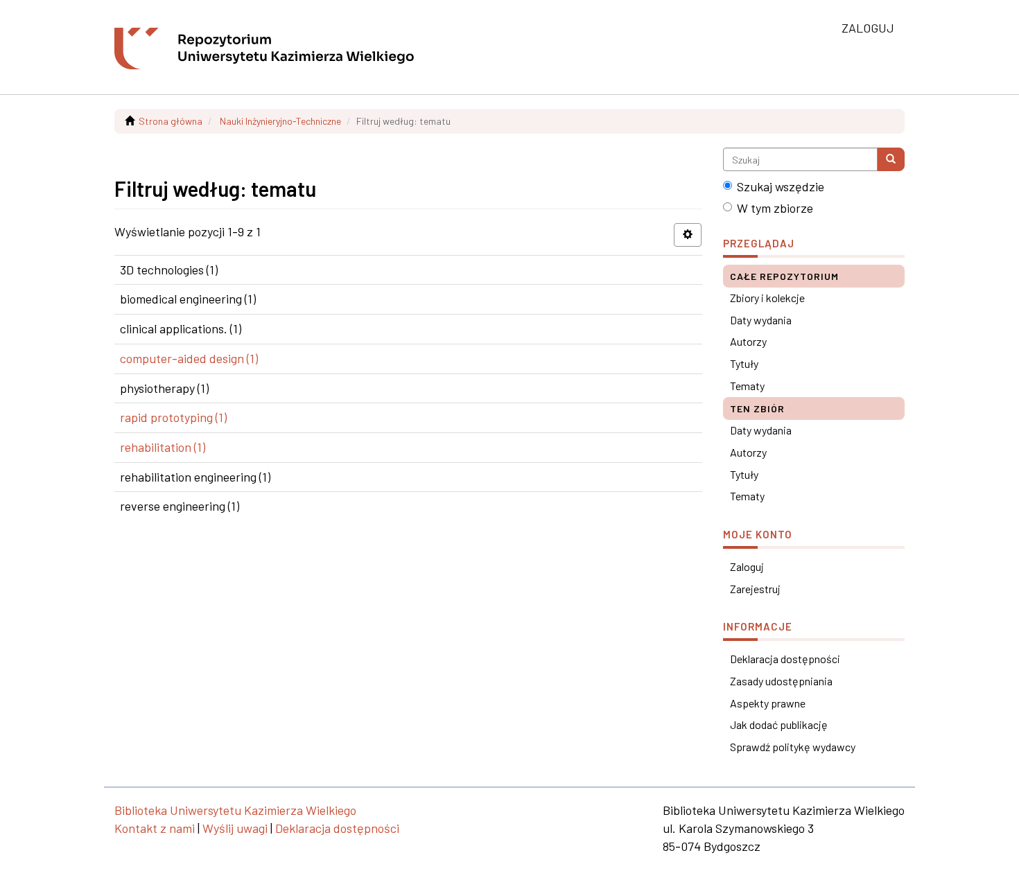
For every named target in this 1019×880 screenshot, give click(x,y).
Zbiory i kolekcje (767, 297)
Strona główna (170, 121)
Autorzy (748, 341)
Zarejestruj (755, 588)
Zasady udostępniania (781, 680)
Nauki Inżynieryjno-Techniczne (280, 121)
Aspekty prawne (767, 703)
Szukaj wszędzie (780, 186)
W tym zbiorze (775, 207)
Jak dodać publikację (779, 724)
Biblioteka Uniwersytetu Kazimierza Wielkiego (235, 810)
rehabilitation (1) (162, 447)
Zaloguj (747, 566)
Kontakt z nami (154, 828)
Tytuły (744, 363)
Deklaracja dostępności (785, 658)
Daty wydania (761, 319)
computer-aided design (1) (189, 358)
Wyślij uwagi (235, 828)
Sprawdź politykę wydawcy (792, 746)
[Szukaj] (891, 159)
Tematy (747, 385)
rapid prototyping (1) (173, 417)
